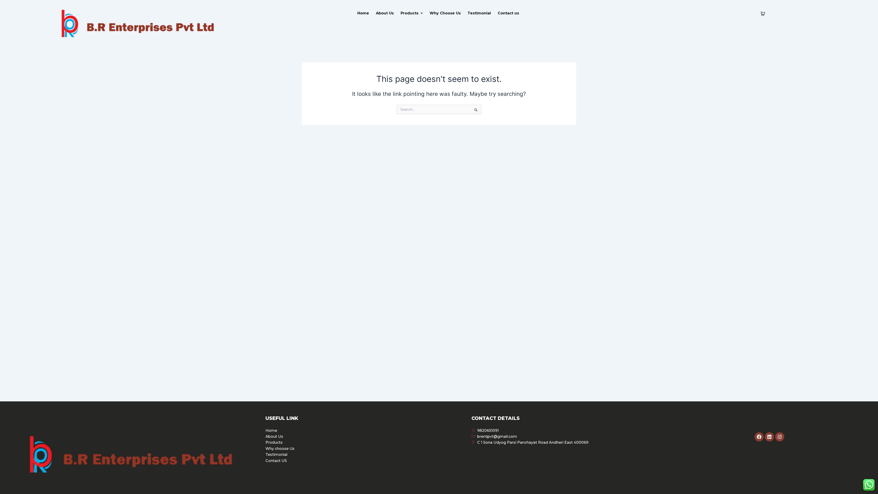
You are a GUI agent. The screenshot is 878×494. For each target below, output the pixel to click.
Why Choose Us (445, 13)
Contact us (508, 13)
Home (363, 13)
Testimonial (479, 13)
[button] (411, 13)
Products (409, 13)
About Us (385, 13)
